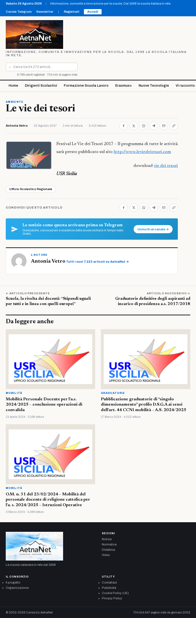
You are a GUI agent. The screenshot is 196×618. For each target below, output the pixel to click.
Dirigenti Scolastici (41, 85)
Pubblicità (109, 588)
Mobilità (14, 392)
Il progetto (13, 582)
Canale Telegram (19, 11)
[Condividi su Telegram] (154, 126)
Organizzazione (17, 588)
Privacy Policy (112, 598)
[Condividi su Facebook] (124, 126)
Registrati (71, 11)
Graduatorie (113, 392)
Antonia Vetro (17, 125)
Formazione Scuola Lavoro (86, 85)
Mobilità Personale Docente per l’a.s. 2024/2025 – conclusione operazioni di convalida (44, 404)
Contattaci (109, 582)
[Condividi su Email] (164, 126)
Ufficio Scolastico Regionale (30, 189)
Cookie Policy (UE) (115, 593)
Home (13, 85)
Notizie (107, 539)
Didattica (108, 549)
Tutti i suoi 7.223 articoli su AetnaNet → (97, 261)
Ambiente (15, 101)
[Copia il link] (174, 126)
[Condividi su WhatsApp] (144, 126)
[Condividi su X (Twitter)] (134, 126)
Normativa (109, 544)
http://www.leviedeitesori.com (142, 152)
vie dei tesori (166, 166)
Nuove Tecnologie (154, 85)
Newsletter (44, 11)
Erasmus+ (123, 85)
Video (106, 555)
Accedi (92, 11)
